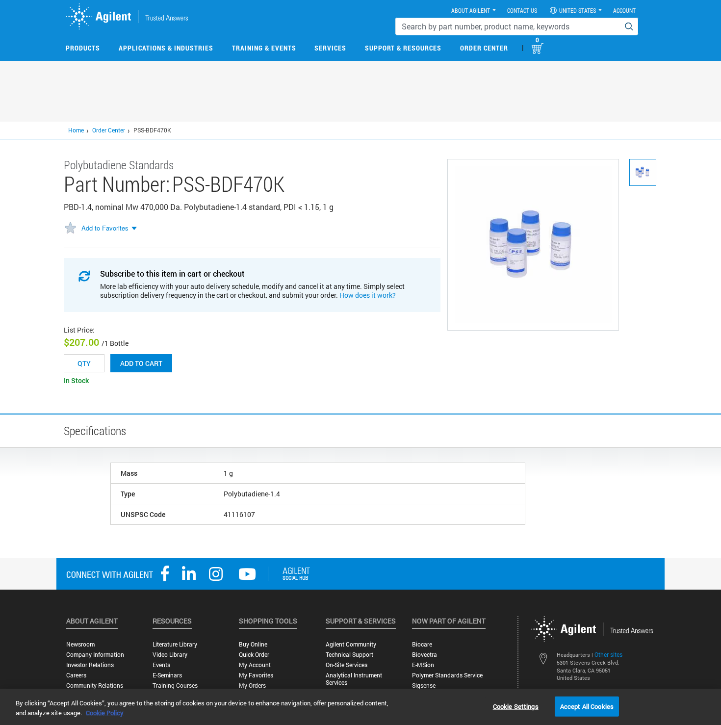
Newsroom (80, 644)
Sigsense (424, 685)
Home (76, 130)
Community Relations (94, 685)
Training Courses (175, 685)
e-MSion (423, 665)
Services (330, 47)
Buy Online (253, 644)
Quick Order (254, 654)
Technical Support (349, 654)
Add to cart (141, 363)
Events (161, 665)
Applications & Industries (166, 47)
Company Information (95, 654)
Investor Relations (90, 665)
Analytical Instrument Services (354, 679)
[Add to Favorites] (70, 228)
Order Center (484, 47)
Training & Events (264, 47)
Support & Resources (403, 47)
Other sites (608, 654)
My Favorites (256, 675)
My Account (255, 665)
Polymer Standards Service (447, 675)
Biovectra (424, 654)
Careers (76, 675)
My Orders (252, 685)
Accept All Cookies (587, 705)
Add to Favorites (105, 228)
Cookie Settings (516, 705)
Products (83, 47)
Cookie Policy (105, 712)
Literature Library (175, 644)
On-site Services (346, 665)
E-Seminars (167, 675)
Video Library (170, 654)
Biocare (422, 644)
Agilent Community (351, 644)
